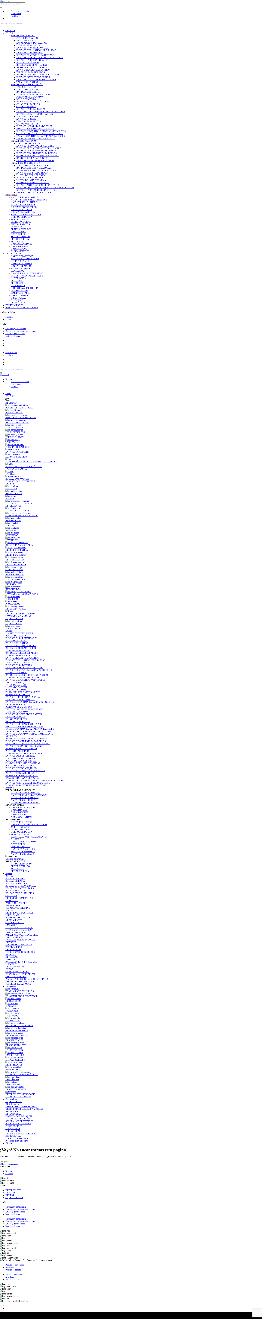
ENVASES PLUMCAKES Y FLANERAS (35, 160)
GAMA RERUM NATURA (23, 807)
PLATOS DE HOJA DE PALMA (31, 180)
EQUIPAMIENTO (13, 1101)
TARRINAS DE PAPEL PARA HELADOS (35, 138)
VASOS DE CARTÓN (26, 87)
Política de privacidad (14, 1265)
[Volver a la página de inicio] (4, 1)
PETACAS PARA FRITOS (28, 121)
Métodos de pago (12, 336)
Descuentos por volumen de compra (20, 331)
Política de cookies (13, 1270)
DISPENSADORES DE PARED (25, 802)
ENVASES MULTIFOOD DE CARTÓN (34, 114)
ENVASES (10, 33)
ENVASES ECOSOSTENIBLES (25, 163)
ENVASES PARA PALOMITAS (30, 109)
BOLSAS (9, 876)
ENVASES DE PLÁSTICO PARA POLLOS (36, 79)
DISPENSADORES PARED (24, 207)
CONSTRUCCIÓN (19, 290)
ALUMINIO (11, 736)
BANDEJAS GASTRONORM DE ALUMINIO (37, 155)
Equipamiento (11, 1099)
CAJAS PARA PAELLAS (28, 104)
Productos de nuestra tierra (16, 1141)
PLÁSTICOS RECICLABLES (19, 633)
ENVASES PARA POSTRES (29, 52)
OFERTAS (10, 30)
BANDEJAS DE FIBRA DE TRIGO (32, 182)
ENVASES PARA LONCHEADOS (32, 60)
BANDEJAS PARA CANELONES (32, 158)
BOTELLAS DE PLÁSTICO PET (31, 65)
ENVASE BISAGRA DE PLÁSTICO (33, 70)
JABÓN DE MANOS (20, 219)
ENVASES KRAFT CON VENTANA (33, 94)
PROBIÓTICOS (18, 303)
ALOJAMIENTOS (13, 920)
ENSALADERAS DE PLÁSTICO (31, 43)
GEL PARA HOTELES (21, 209)
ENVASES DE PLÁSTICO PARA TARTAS (36, 50)
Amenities (9, 788)
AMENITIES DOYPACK (22, 854)
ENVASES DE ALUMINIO (23, 141)
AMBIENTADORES (20, 268)
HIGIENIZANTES (19, 295)
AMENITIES (11, 195)
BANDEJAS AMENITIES (23, 849)
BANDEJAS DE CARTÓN (28, 92)
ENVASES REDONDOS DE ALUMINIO (35, 146)
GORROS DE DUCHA (21, 217)
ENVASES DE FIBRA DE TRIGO (32, 173)
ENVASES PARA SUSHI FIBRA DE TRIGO (36, 190)
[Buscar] (1, 7)
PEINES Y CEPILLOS (21, 229)
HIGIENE (9, 484)
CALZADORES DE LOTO (23, 842)
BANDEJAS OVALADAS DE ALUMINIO (36, 151)
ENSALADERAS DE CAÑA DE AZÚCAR (36, 170)
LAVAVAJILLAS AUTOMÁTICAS (27, 273)
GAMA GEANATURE (21, 244)
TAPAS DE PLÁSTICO (27, 82)
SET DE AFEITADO (20, 236)
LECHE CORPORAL (21, 222)
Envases (9, 631)
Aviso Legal (10, 1267)
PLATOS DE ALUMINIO (28, 143)
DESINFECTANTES (20, 261)
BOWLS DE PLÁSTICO (27, 62)
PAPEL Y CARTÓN (14, 682)
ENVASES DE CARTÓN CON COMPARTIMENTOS (41, 131)
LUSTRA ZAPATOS (20, 224)
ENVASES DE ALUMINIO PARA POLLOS (36, 153)
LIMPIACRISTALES (20, 293)
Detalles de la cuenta (20, 11)
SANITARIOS (17, 271)
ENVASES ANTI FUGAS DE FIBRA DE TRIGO (38, 185)
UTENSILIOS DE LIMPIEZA (19, 927)
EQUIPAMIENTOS (14, 305)
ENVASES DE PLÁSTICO (23, 35)
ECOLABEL (17, 280)
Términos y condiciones (15, 328)
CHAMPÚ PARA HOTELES (24, 212)
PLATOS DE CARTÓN (27, 89)
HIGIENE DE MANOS (21, 266)
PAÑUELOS (17, 227)
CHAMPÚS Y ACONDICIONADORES (29, 824)
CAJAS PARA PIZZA (26, 106)
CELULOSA (11, 895)
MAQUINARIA (12, 1128)
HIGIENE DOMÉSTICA (22, 256)
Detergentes (10, 986)
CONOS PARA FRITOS (27, 124)
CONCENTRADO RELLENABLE (27, 276)
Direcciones (16, 13)
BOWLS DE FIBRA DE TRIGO (31, 178)
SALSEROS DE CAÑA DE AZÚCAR (33, 192)
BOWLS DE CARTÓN (26, 99)
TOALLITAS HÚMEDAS (23, 851)
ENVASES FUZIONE (26, 119)
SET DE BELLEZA (20, 239)
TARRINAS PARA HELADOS (30, 72)
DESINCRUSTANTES (21, 263)
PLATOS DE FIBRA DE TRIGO (31, 175)
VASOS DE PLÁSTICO (27, 40)
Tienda (8, 393)
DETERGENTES (13, 254)
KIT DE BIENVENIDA (21, 864)
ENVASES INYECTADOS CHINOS (33, 77)
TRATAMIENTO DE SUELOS (25, 258)
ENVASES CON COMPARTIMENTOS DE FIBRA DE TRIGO (45, 187)
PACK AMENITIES (20, 251)
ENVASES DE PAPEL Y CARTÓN (27, 84)
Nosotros (9, 317)
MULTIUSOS (17, 283)
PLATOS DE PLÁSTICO (27, 38)
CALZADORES (18, 231)
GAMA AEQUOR (19, 249)
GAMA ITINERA (19, 810)
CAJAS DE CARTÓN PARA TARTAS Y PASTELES (40, 136)
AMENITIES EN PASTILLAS (24, 202)
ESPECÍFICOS (18, 300)
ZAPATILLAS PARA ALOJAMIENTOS (29, 837)
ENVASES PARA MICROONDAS (32, 48)
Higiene (8, 873)
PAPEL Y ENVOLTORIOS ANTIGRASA (35, 128)
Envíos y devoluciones (15, 333)
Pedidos (14, 16)
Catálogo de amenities (14, 859)
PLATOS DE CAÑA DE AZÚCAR (32, 165)
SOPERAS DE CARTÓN (27, 116)
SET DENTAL (17, 241)
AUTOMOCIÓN (18, 278)
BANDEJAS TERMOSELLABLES (32, 67)
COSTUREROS (18, 234)
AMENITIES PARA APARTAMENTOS (29, 200)
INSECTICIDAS (18, 298)
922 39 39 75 (11, 352)
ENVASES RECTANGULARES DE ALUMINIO (38, 148)
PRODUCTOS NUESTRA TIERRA (21, 307)
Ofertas (8, 1143)
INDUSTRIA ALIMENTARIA (24, 288)
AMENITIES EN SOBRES (23, 204)
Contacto (9, 319)
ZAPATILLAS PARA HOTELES (26, 214)
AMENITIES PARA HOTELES (25, 197)
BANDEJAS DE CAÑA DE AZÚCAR (33, 168)
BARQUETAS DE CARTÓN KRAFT (33, 102)
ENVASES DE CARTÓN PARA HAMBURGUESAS (40, 111)
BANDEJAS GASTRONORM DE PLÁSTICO (37, 75)
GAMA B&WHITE (19, 246)
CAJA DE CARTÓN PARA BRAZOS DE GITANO (39, 133)
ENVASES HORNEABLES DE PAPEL (34, 126)
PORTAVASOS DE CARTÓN (30, 97)
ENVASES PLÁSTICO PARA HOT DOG (35, 55)
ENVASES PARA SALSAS (28, 45)
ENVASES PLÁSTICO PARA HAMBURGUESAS (39, 57)
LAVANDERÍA (18, 285)
